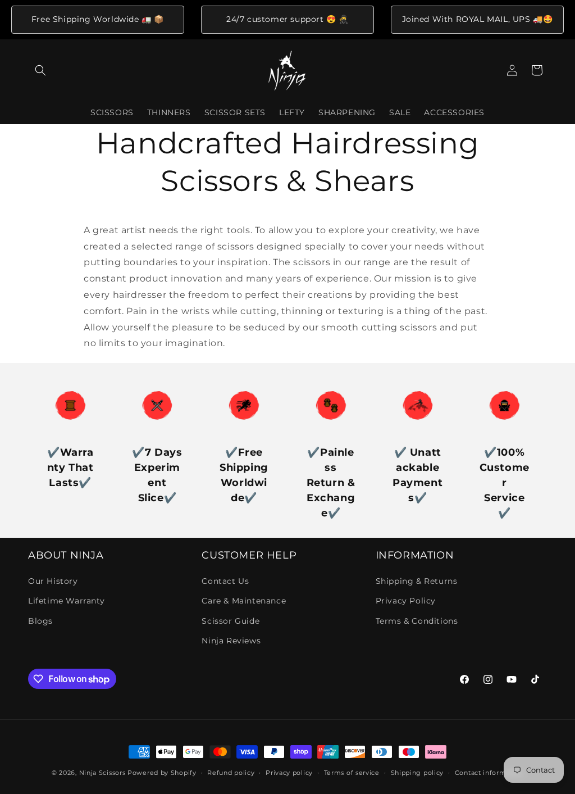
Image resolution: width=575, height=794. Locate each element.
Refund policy (230, 773)
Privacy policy (289, 773)
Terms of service (352, 773)
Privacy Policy (406, 601)
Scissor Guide (230, 621)
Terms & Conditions (417, 621)
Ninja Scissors (102, 773)
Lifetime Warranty (66, 601)
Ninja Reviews (231, 641)
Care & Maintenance (244, 601)
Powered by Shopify (162, 773)
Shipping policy (417, 773)
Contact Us (225, 581)
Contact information (489, 773)
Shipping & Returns (417, 581)
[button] (40, 70)
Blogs (40, 621)
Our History (53, 581)
